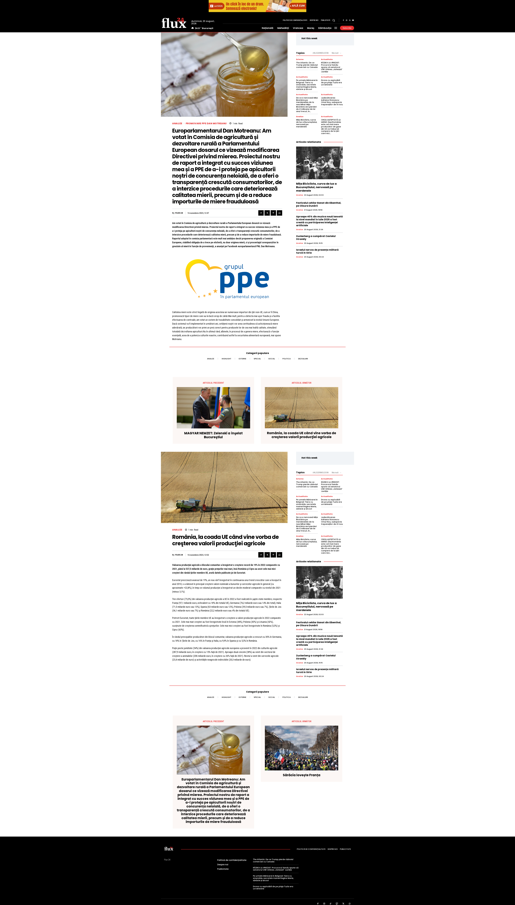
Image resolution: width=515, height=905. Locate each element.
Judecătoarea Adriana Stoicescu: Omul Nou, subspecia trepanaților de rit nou (332, 101)
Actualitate (327, 59)
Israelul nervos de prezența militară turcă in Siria (317, 251)
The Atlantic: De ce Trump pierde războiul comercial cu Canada (307, 65)
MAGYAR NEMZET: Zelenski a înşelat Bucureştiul (213, 435)
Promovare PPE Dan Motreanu (206, 123)
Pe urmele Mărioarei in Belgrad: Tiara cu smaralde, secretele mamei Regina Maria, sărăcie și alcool (307, 85)
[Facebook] (343, 20)
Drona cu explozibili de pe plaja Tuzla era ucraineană (331, 82)
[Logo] (174, 22)
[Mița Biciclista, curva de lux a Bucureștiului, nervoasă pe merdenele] (319, 163)
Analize (177, 123)
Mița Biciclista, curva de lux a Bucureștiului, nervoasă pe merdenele (306, 123)
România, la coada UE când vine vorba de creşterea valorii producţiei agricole (301, 435)
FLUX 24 (179, 213)
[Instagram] (346, 20)
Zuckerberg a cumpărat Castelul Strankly (316, 238)
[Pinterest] (273, 213)
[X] (349, 20)
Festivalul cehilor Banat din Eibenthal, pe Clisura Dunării (318, 204)
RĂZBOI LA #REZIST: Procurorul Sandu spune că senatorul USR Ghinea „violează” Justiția (331, 67)
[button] (333, 20)
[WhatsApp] (279, 213)
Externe (300, 59)
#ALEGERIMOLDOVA (321, 53)
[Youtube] (353, 20)
